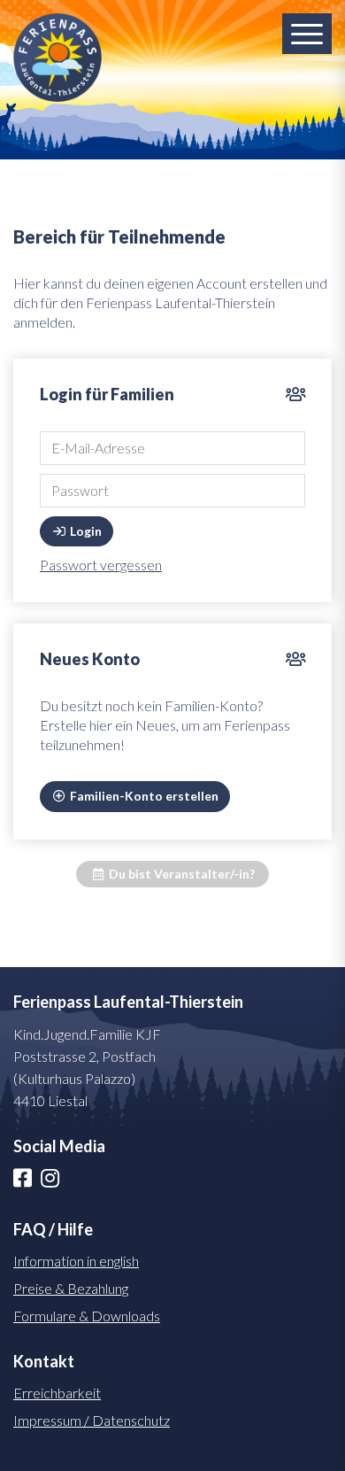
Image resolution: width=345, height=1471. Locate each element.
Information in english (76, 1260)
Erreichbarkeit (57, 1392)
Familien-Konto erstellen (142, 795)
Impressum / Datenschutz (91, 1420)
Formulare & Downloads (86, 1315)
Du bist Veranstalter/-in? (180, 873)
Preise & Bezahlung (70, 1288)
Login (84, 530)
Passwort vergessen (101, 564)
